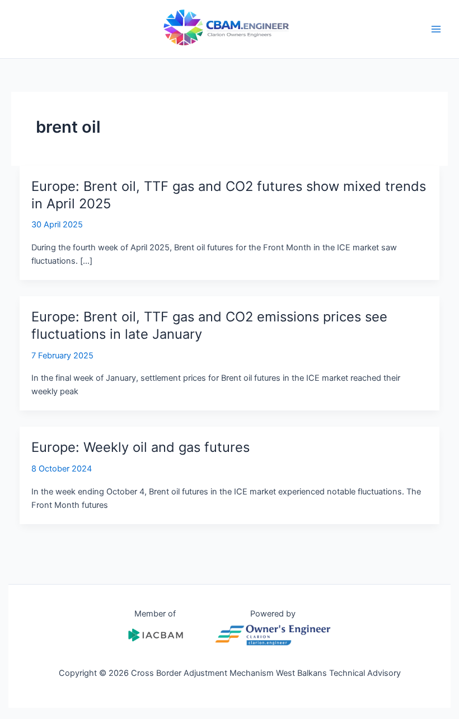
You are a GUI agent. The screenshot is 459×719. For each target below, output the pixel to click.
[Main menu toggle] (436, 29)
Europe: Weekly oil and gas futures (140, 447)
